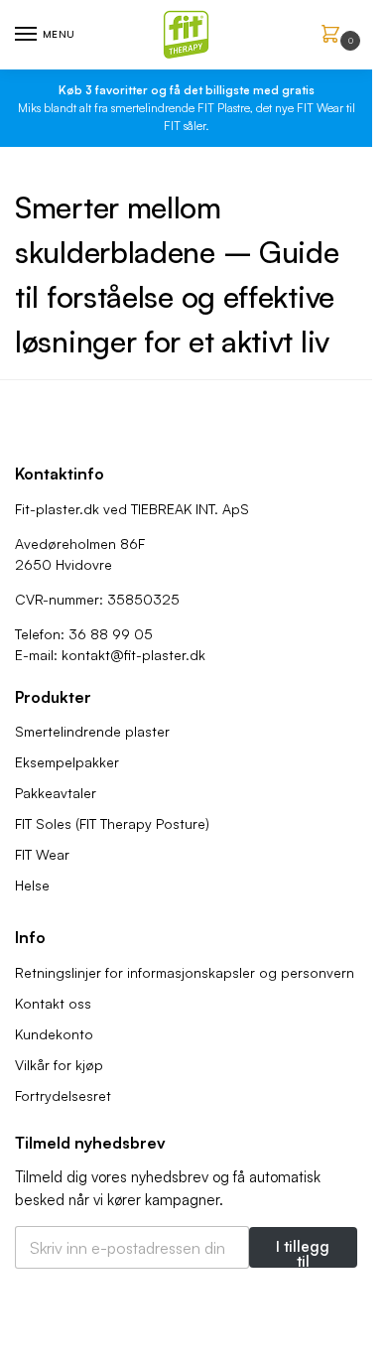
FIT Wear (42, 854)
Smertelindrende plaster (92, 731)
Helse (32, 885)
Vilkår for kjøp (59, 1064)
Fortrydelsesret (63, 1095)
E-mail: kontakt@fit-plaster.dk (110, 654)
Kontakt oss (53, 1003)
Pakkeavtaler (55, 792)
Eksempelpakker (67, 761)
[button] (334, 35)
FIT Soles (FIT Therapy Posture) (112, 823)
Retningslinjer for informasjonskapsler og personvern (184, 972)
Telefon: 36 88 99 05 (84, 633)
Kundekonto (54, 1033)
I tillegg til (302, 1252)
